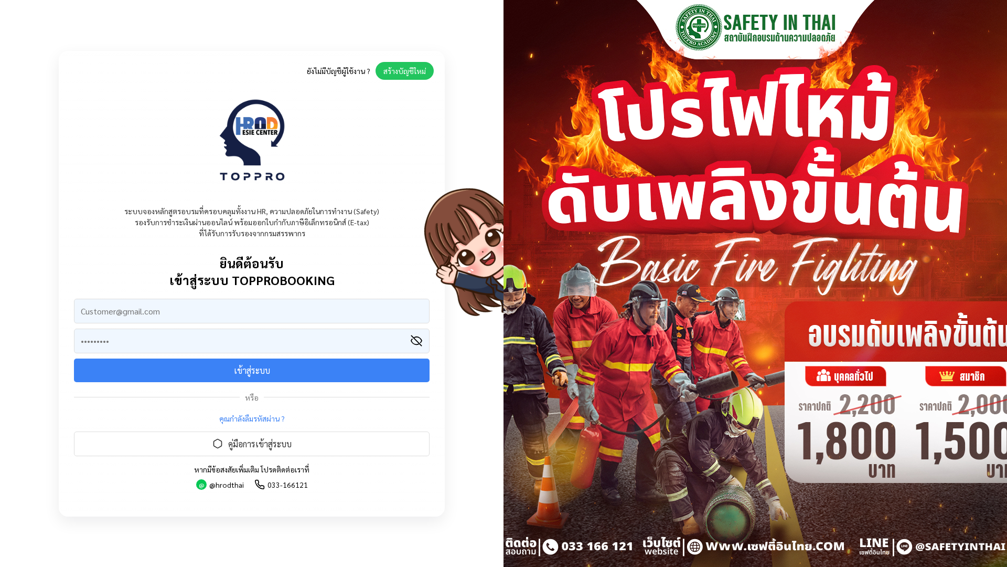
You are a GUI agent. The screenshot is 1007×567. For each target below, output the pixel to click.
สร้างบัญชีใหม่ (404, 71)
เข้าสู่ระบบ (252, 370)
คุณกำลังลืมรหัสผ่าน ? (252, 418)
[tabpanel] (755, 283)
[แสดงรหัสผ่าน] (416, 341)
